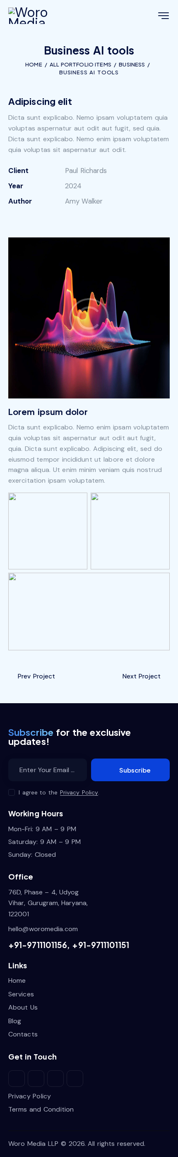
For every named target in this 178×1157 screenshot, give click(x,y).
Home (33, 64)
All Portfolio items (80, 64)
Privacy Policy (79, 793)
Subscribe (135, 770)
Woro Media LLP (33, 1143)
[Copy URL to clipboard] (70, 218)
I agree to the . (59, 792)
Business (132, 64)
